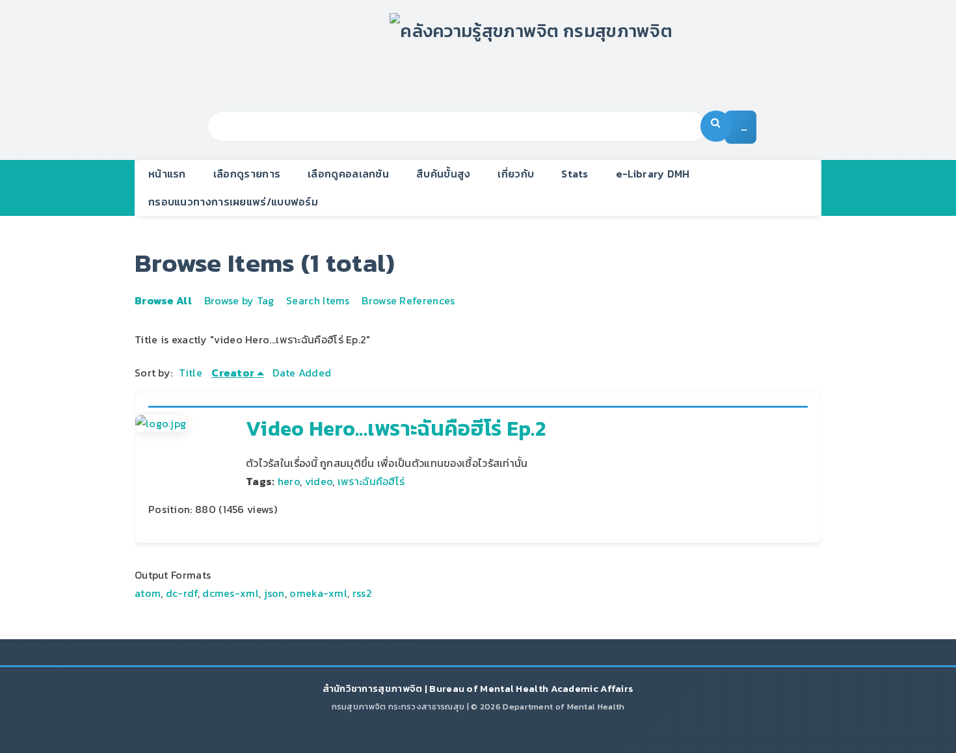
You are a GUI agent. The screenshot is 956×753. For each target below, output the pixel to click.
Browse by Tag (239, 300)
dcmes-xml (230, 593)
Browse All (163, 300)
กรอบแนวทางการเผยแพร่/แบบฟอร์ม (233, 201)
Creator (232, 372)
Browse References (408, 300)
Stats (575, 173)
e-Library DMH (653, 173)
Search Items (318, 300)
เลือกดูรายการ (246, 173)
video (319, 481)
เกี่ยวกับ (516, 173)
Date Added (301, 372)
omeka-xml (318, 593)
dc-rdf (182, 593)
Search (716, 126)
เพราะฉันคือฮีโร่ (371, 481)
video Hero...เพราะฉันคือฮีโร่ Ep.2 (396, 428)
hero (289, 481)
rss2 (362, 593)
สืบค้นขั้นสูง (443, 173)
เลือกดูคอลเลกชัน (348, 173)
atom (148, 593)
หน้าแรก (167, 173)
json (274, 593)
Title (190, 372)
